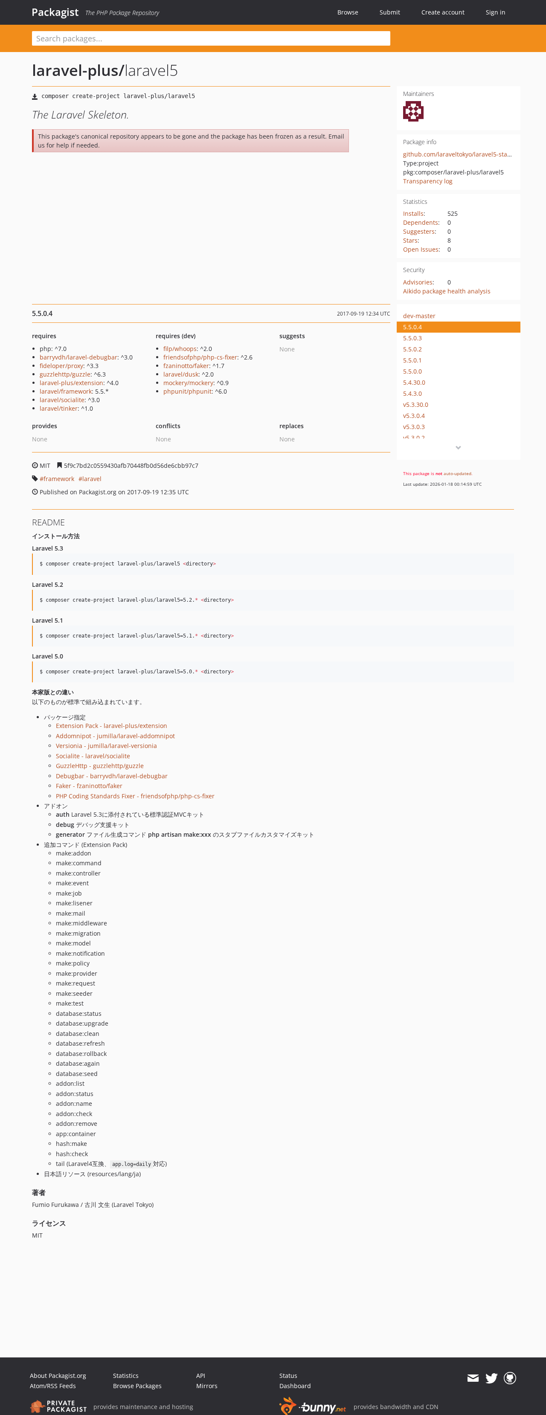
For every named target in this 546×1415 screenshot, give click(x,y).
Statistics (126, 1376)
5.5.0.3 (412, 338)
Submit (390, 12)
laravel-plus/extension (71, 383)
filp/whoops (180, 349)
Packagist (55, 12)
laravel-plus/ (78, 70)
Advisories (418, 282)
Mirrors (207, 1386)
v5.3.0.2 (414, 438)
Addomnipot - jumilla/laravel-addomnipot (115, 736)
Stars (410, 240)
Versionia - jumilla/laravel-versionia (106, 746)
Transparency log (428, 181)
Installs (413, 213)
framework (59, 479)
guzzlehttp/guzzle (65, 374)
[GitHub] (510, 1378)
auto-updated (457, 473)
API (200, 1376)
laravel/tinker (59, 408)
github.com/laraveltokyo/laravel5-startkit (461, 154)
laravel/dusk (180, 374)
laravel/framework (66, 391)
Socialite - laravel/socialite (93, 756)
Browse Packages (137, 1386)
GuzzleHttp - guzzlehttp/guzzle (100, 766)
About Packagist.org (58, 1376)
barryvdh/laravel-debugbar (78, 357)
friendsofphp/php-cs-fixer (200, 357)
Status (288, 1376)
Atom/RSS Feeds (53, 1386)
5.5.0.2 (412, 349)
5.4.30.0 (414, 382)
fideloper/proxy (61, 366)
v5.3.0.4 (414, 416)
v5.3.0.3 (414, 427)
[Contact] (473, 1378)
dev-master (419, 316)
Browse (347, 12)
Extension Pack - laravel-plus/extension (111, 726)
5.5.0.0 (412, 371)
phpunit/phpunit (187, 391)
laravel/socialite (62, 400)
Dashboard (295, 1386)
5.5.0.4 (412, 327)
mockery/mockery (188, 383)
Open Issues (421, 249)
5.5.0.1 (412, 360)
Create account (443, 12)
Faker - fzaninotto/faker (89, 786)
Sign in (495, 12)
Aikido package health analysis (447, 291)
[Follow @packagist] (491, 1378)
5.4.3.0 (412, 393)
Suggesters (419, 231)
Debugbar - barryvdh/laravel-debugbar (112, 776)
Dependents (420, 222)
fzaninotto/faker (186, 366)
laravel (92, 479)
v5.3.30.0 (415, 404)
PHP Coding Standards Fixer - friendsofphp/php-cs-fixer (135, 796)
